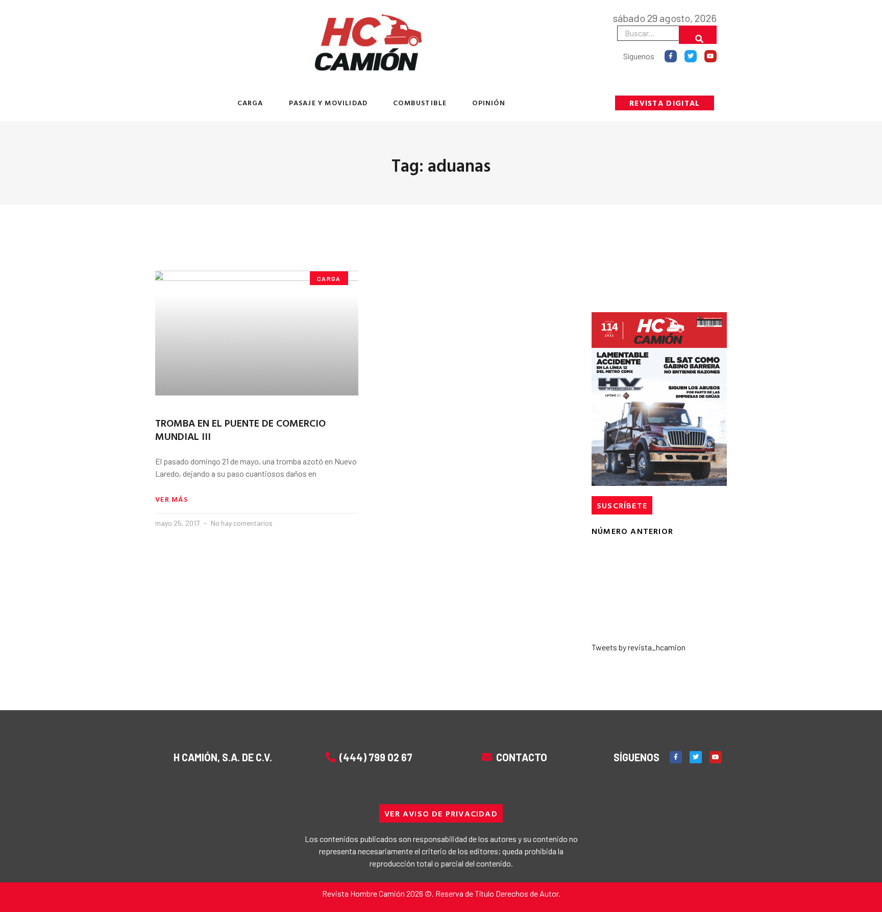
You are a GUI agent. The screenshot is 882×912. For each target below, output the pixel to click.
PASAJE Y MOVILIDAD (328, 102)
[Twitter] (690, 56)
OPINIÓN (488, 102)
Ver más (171, 499)
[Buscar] (698, 35)
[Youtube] (710, 56)
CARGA (250, 102)
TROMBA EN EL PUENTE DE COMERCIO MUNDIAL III (240, 429)
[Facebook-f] (671, 56)
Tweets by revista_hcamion (638, 647)
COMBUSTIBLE (420, 102)
